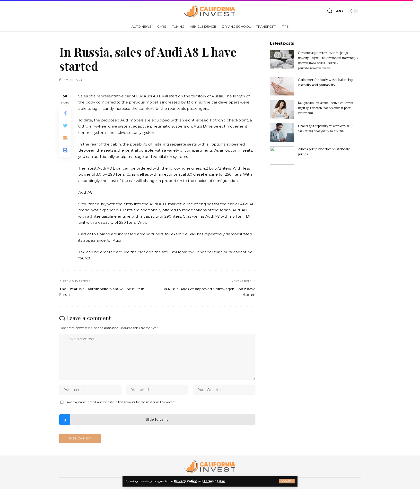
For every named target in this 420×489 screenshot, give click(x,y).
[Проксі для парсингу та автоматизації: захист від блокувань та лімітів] (282, 132)
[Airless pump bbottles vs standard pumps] (282, 155)
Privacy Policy (185, 481)
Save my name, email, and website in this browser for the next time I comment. (120, 402)
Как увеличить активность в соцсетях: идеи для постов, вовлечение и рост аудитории (326, 108)
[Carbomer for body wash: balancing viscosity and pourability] (282, 86)
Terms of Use (214, 481)
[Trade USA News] (210, 11)
